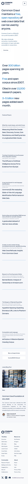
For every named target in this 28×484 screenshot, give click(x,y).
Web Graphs (4, 446)
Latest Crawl (4, 448)
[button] (25, 3)
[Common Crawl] (7, 432)
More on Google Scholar (14, 353)
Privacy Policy (17, 469)
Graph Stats (4, 453)
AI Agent (16, 441)
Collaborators (4, 472)
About (15, 462)
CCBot (15, 448)
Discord (3, 469)
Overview (5, 50)
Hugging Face (4, 467)
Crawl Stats (4, 451)
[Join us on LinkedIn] (7, 477)
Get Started (17, 439)
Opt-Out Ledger (18, 453)
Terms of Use (17, 472)
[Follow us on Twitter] (3, 477)
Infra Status (17, 451)
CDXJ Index (4, 441)
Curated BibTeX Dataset (14, 358)
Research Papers (5, 462)
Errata (2, 455)
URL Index (3, 444)
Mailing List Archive (6, 465)
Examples (16, 446)
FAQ (15, 455)
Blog (15, 444)
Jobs (15, 467)
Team (15, 465)
